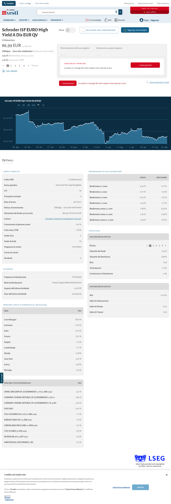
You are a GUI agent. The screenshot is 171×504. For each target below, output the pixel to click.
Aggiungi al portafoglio (137, 29)
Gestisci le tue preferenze (121, 487)
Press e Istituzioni (163, 3)
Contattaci (10, 3)
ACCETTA (140, 487)
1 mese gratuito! (145, 65)
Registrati (155, 20)
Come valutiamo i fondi (159, 82)
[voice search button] (115, 12)
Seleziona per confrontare (101, 30)
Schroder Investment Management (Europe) (63, 218)
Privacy (7, 497)
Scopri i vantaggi (25, 3)
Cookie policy (9, 499)
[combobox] (79, 12)
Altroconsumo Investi (145, 3)
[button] (2, 378)
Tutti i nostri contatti (42, 3)
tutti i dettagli (11, 70)
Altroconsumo (129, 3)
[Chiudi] (167, 475)
